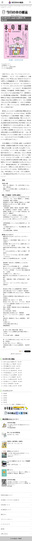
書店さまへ (4, 514)
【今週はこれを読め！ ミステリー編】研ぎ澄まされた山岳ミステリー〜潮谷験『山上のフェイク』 (18, 483)
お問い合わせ (4, 533)
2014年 (23, 6)
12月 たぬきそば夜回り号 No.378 (12, 361)
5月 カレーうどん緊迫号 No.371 (12, 377)
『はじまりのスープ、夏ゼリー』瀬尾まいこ (18, 472)
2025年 (5, 395)
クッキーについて (5, 524)
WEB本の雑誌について (7, 495)
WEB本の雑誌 (3, 6)
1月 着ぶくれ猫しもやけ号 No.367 (12, 385)
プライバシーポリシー (6, 519)
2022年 (5, 402)
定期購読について (6, 65)
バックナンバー (6, 63)
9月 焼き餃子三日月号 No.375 (11, 368)
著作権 (2, 529)
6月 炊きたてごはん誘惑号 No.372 (12, 375)
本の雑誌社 (10, 6)
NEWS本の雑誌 (11, 422)
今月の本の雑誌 (17, 6)
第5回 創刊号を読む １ (14, 464)
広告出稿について (5, 504)
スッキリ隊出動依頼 (7, 68)
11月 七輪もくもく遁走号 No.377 (12, 364)
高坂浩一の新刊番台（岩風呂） (15, 441)
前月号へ (13, 15)
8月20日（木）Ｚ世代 (13, 434)
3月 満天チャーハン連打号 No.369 (12, 381)
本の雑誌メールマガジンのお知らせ (10, 500)
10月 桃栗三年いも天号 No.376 (11, 366)
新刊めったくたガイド (13, 451)
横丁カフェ (10, 470)
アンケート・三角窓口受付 (9, 66)
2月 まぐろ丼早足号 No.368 (10, 383)
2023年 (5, 400)
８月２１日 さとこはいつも (14, 443)
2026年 (5, 393)
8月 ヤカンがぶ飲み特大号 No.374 (12, 370)
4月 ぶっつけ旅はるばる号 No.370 (12, 379)
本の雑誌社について (6, 509)
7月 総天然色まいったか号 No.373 (12, 372)
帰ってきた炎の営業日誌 (13, 432)
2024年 (5, 398)
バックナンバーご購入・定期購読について (14, 404)
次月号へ (18, 15)
